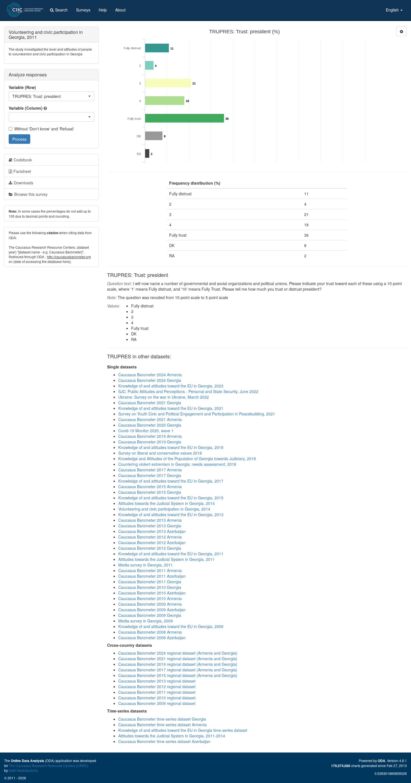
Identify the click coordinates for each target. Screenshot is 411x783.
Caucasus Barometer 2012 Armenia (150, 537)
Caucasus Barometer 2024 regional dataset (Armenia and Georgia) (177, 653)
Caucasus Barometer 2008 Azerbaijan (152, 637)
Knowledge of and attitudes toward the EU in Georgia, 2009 (170, 626)
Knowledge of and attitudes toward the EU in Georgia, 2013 (170, 514)
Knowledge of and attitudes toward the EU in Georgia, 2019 (170, 447)
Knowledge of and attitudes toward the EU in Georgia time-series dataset (182, 730)
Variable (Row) (22, 87)
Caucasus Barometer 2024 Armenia (150, 374)
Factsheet (22, 171)
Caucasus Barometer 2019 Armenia (150, 436)
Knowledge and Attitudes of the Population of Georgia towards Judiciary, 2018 (187, 458)
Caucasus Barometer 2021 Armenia (150, 419)
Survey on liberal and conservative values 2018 (160, 453)
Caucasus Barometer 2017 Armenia (150, 469)
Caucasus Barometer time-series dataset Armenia (162, 724)
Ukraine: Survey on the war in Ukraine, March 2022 (163, 397)
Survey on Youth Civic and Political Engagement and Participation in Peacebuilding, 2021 (196, 414)
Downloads (23, 182)
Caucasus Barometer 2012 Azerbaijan (152, 542)
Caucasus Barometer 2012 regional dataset (156, 686)
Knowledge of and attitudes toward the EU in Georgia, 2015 (170, 497)
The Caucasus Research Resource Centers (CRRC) (48, 765)
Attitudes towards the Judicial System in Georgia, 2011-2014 (171, 736)
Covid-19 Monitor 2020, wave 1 (146, 430)
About (120, 10)
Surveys (83, 10)
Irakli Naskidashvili (23, 770)
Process (19, 139)
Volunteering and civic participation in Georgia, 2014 (164, 509)
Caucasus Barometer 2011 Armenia (150, 570)
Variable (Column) (25, 108)
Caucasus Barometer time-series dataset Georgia (162, 719)
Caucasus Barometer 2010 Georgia (149, 587)
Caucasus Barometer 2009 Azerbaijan (152, 609)
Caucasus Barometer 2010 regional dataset (156, 697)
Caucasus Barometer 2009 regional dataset (156, 703)
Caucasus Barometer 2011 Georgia (149, 581)
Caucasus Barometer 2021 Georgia (149, 402)
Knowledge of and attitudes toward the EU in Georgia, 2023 (170, 386)
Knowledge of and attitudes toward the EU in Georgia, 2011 (170, 553)
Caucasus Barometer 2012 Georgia (149, 548)
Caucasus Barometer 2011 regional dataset (156, 692)
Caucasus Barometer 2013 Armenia (150, 520)
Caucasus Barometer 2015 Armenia (150, 486)
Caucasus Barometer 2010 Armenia (150, 598)
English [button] (393, 10)
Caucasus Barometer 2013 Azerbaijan (152, 531)
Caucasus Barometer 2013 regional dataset (156, 681)
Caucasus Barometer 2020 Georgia (149, 425)
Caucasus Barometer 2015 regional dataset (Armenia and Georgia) (177, 675)
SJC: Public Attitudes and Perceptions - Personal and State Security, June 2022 (188, 391)
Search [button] (61, 10)
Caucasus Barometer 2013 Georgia (149, 525)
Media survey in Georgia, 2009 (145, 621)
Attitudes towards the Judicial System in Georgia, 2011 (166, 559)
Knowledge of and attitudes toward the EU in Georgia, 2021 (170, 408)
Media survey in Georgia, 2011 (145, 565)
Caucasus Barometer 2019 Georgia (149, 442)
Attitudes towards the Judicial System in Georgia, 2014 (166, 503)
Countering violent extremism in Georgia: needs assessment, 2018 (177, 464)
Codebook (23, 160)
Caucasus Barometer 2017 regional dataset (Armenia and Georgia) (177, 670)
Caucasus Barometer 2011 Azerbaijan (152, 576)
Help (103, 10)
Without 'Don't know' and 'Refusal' (44, 128)
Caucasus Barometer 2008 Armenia (150, 632)
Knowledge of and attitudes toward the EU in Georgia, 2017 (170, 481)
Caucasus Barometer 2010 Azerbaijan (152, 593)
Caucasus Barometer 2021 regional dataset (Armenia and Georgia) (177, 658)
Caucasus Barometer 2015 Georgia (149, 492)
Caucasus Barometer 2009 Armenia (150, 604)
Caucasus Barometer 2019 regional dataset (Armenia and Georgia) (177, 664)
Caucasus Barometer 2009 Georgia (149, 615)
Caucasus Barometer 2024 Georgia (149, 380)
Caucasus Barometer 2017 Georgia (149, 475)
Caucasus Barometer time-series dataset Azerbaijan (164, 741)
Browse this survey (31, 194)
